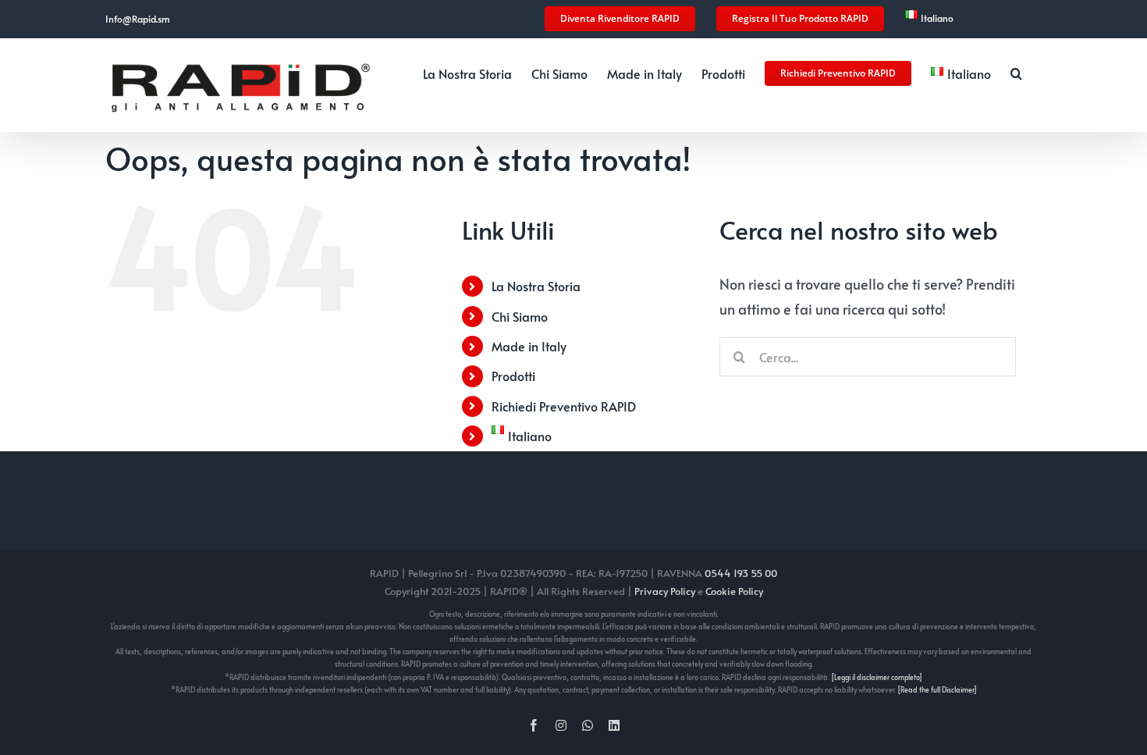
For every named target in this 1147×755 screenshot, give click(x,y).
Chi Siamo (520, 316)
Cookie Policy (734, 591)
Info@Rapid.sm (137, 18)
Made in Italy (529, 345)
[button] (1016, 71)
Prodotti (513, 375)
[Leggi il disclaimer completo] (876, 677)
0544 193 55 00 (741, 573)
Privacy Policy (664, 591)
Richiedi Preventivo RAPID (564, 406)
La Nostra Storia (536, 285)
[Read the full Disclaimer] (937, 690)
